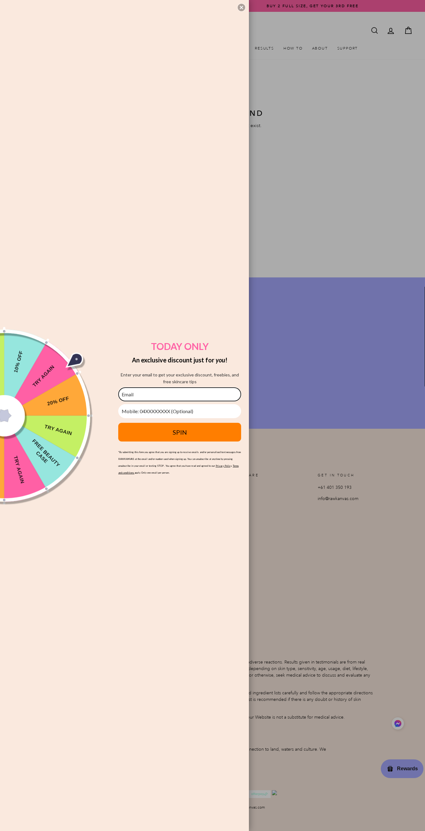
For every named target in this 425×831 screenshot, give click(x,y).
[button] (241, 7)
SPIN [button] (180, 432)
